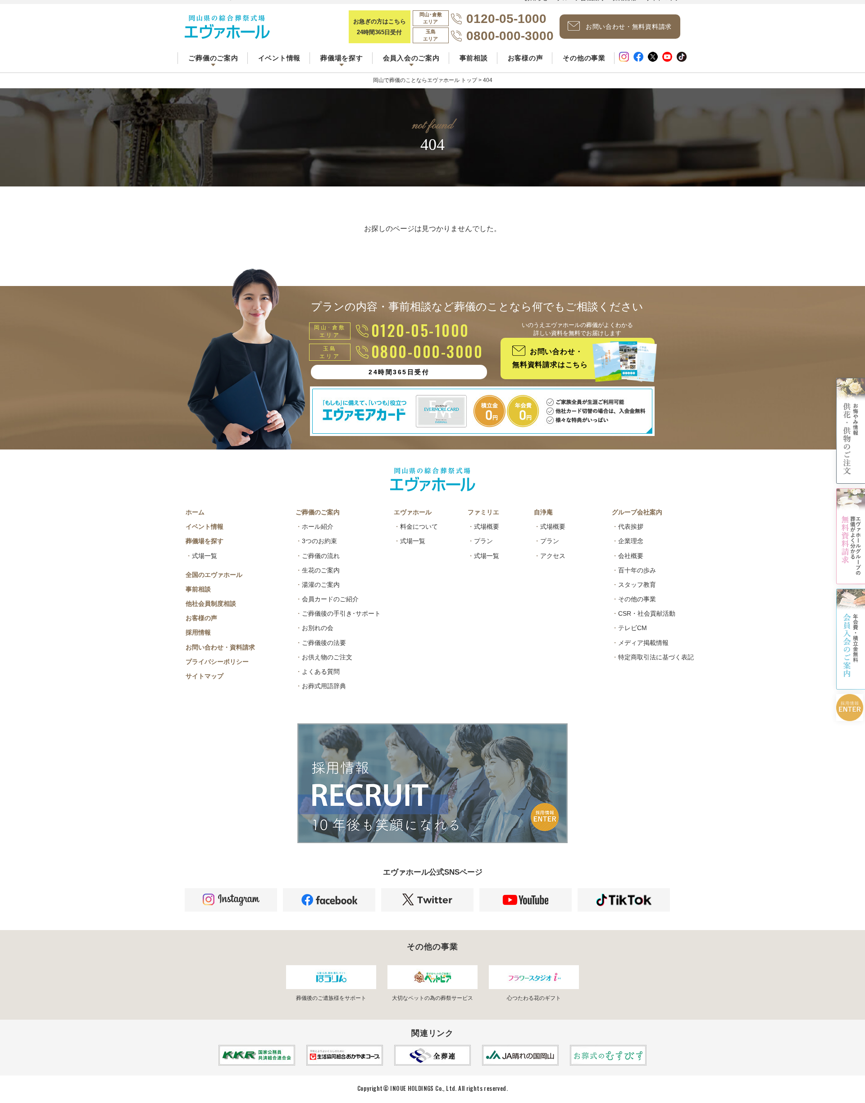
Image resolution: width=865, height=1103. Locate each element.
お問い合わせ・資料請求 (220, 647)
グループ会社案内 (637, 512)
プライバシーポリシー (217, 661)
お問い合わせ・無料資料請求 (629, 26)
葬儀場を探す (204, 541)
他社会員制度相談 (211, 603)
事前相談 (474, 58)
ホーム (195, 512)
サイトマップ (204, 676)
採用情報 (198, 632)
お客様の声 (525, 58)
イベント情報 (279, 58)
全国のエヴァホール (214, 574)
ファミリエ (483, 512)
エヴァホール (413, 512)
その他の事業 (584, 58)
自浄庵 (543, 512)
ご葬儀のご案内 (318, 512)
